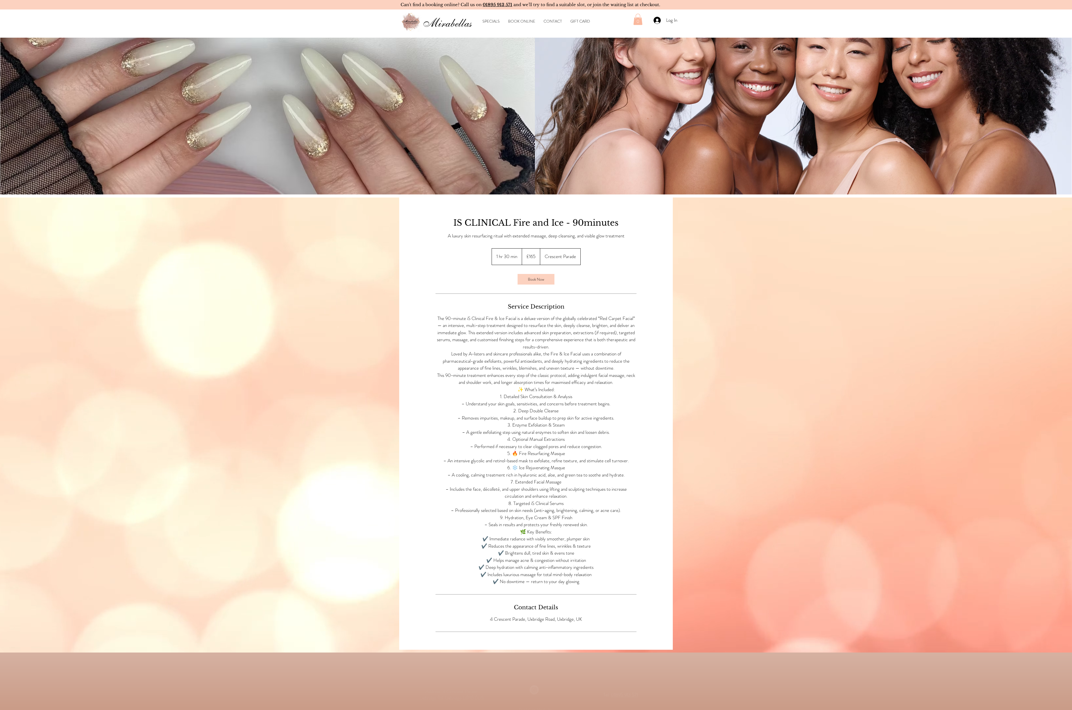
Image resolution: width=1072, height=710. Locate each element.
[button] (638, 19)
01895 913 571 (624, 678)
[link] (536, 279)
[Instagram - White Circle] (534, 673)
